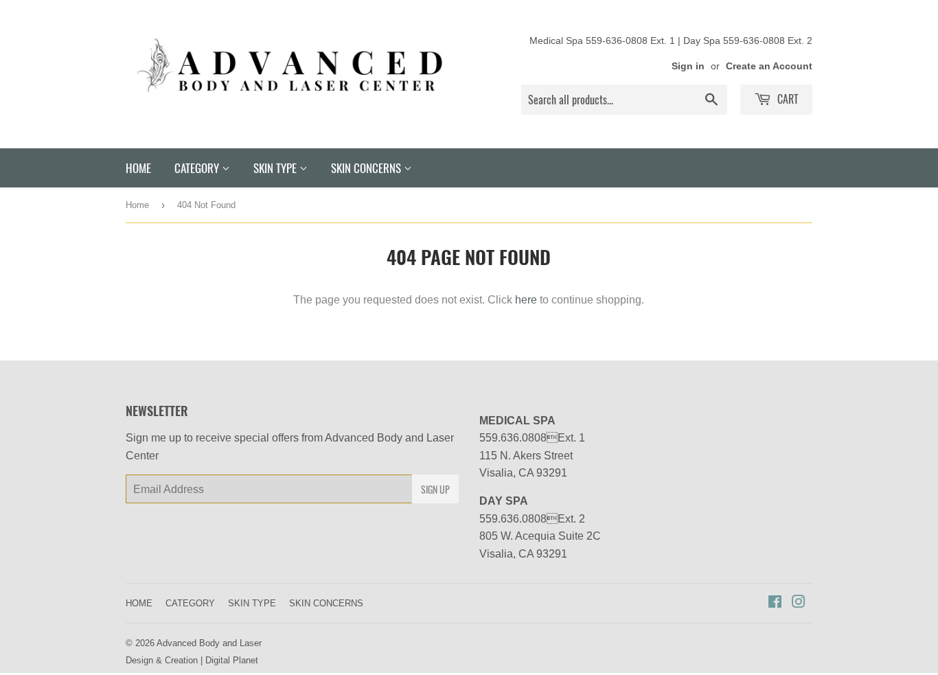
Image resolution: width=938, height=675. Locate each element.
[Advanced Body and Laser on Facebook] (775, 603)
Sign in (688, 65)
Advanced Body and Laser (209, 642)
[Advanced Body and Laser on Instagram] (798, 603)
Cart (787, 99)
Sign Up (435, 489)
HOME (138, 167)
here (526, 299)
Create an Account (769, 65)
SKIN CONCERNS (367, 167)
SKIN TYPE (276, 167)
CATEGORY (198, 167)
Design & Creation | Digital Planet (192, 659)
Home (137, 204)
